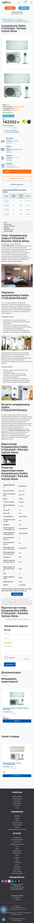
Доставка (17, 827)
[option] (17, 85)
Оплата (17, 818)
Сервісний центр (17, 798)
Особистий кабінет (17, 796)
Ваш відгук (10, 664)
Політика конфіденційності (17, 918)
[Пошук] (19, 3)
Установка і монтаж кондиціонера (17, 829)
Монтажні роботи (10, 165)
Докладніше (9, 143)
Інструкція (4, 675)
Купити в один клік (17, 184)
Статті (17, 807)
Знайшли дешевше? (8, 125)
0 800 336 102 (17, 12)
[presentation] (3, 686)
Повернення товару (17, 822)
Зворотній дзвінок (17, 889)
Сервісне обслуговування (12, 167)
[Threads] (18, 881)
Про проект (17, 815)
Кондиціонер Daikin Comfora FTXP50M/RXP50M (12, 763)
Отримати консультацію (24, 8)
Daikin (19, 244)
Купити (7, 171)
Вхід (7, 629)
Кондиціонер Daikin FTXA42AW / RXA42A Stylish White (16, 708)
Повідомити (17, 594)
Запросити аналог (17, 775)
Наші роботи (17, 805)
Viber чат (18, 899)
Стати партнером (17, 824)
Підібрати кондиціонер (10, 8)
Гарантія (17, 820)
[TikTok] (15, 881)
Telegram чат (18, 897)
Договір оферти (17, 920)
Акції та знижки (17, 803)
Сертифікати (17, 801)
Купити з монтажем (17, 178)
